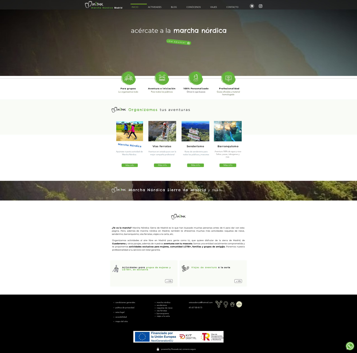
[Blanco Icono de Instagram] (260, 6)
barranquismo (163, 313)
